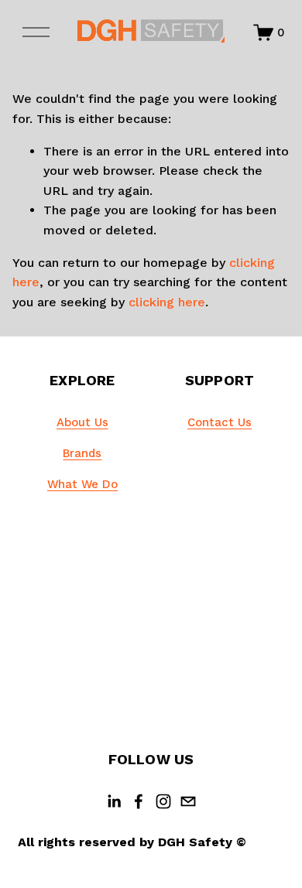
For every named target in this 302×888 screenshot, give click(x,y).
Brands (82, 453)
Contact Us (219, 422)
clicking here (167, 302)
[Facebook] (138, 801)
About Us (82, 422)
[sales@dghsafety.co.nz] (188, 801)
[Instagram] (163, 801)
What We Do (82, 484)
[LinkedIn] (114, 801)
